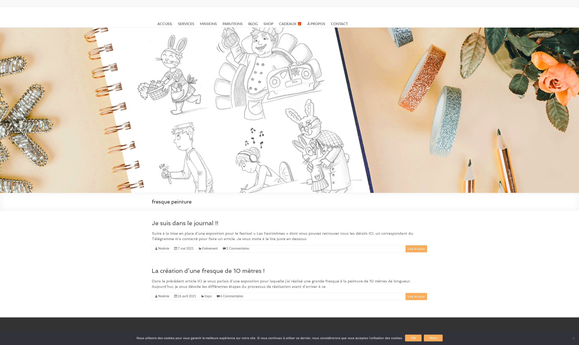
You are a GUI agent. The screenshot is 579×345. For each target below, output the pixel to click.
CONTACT (339, 24)
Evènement (210, 248)
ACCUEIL (164, 24)
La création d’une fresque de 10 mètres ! (208, 270)
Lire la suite (416, 248)
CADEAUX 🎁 (290, 24)
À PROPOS (316, 24)
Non (433, 338)
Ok (413, 338)
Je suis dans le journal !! (185, 223)
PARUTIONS (233, 24)
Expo (208, 296)
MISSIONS (208, 24)
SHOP (268, 24)
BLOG (253, 24)
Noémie (163, 248)
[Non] (573, 338)
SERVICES (186, 24)
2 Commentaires (237, 248)
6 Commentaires (231, 296)
